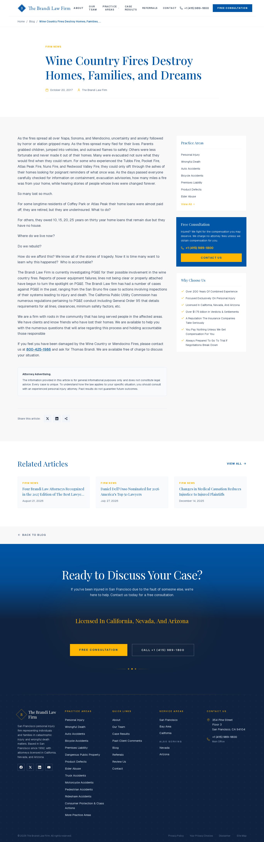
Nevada (164, 747)
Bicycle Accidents (192, 175)
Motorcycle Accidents (79, 782)
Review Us (119, 761)
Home (21, 21)
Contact (170, 8)
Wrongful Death (190, 161)
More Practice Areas (78, 815)
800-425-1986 (38, 349)
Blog (32, 21)
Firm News (53, 46)
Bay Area (165, 726)
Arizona (164, 754)
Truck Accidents (75, 775)
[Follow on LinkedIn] (39, 767)
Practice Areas (110, 8)
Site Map (241, 835)
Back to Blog (34, 535)
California (165, 733)
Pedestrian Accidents (79, 789)
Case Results (131, 8)
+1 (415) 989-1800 (199, 248)
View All (186, 204)
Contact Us (211, 257)
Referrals (150, 8)
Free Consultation (232, 8)
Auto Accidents (190, 168)
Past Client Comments (127, 741)
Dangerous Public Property (82, 754)
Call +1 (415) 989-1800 (163, 650)
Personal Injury (190, 154)
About (78, 8)
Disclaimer (225, 835)
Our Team (93, 8)
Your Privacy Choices (201, 835)
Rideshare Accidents (78, 796)
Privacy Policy (176, 835)
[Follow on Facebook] (21, 767)
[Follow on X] (30, 767)
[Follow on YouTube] (48, 767)
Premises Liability (191, 182)
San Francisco (168, 720)
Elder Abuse (188, 196)
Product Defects (191, 189)
